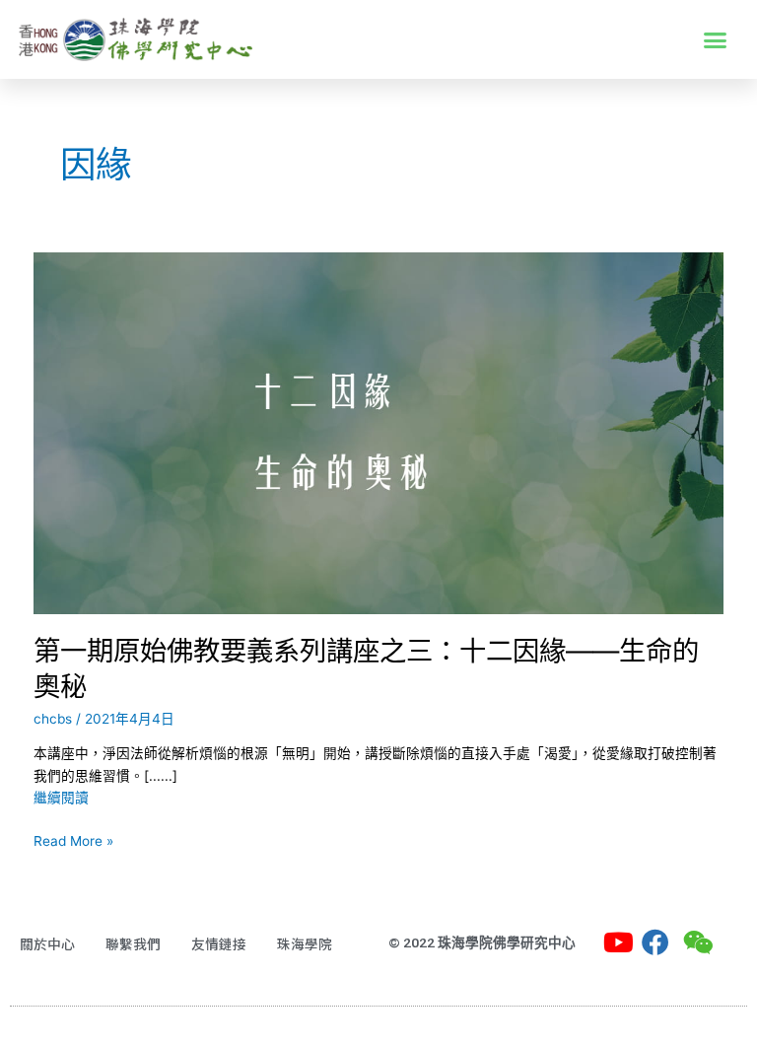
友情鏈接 (218, 943)
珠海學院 (304, 943)
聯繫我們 (133, 943)
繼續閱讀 (61, 797)
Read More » (73, 839)
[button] (715, 39)
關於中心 (47, 943)
